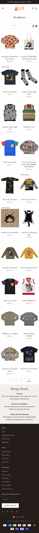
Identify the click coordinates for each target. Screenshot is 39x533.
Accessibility (6, 482)
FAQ (3, 432)
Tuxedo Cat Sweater (10, 268)
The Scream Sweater (29, 199)
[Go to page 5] (10, 379)
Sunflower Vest (28, 127)
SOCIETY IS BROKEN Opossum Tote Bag (29, 58)
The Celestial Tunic (10, 199)
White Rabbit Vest (29, 301)
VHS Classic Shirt (10, 301)
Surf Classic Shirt (10, 162)
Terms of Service (7, 489)
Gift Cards (5, 462)
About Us (5, 471)
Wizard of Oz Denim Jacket (10, 370)
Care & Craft (6, 475)
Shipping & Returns (8, 435)
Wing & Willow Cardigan (29, 335)
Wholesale (5, 442)
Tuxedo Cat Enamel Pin (10, 232)
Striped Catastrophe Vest (10, 128)
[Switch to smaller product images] (36, 26)
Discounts (5, 478)
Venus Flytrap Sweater (29, 268)
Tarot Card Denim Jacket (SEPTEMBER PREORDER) (29, 164)
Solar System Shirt (10, 92)
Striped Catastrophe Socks (29, 93)
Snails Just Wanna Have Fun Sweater (10, 58)
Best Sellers (6, 455)
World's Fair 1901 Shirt (29, 369)
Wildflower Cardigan (10, 334)
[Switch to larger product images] (33, 26)
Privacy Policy (6, 485)
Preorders (5, 458)
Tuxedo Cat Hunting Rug (28, 234)
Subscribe (19, 526)
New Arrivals (6, 451)
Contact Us (5, 439)
